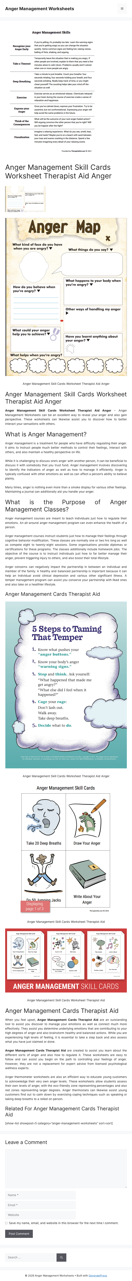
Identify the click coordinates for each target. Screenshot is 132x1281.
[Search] (61, 1257)
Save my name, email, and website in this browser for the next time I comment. (64, 1223)
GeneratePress (98, 1275)
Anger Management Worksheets (39, 8)
